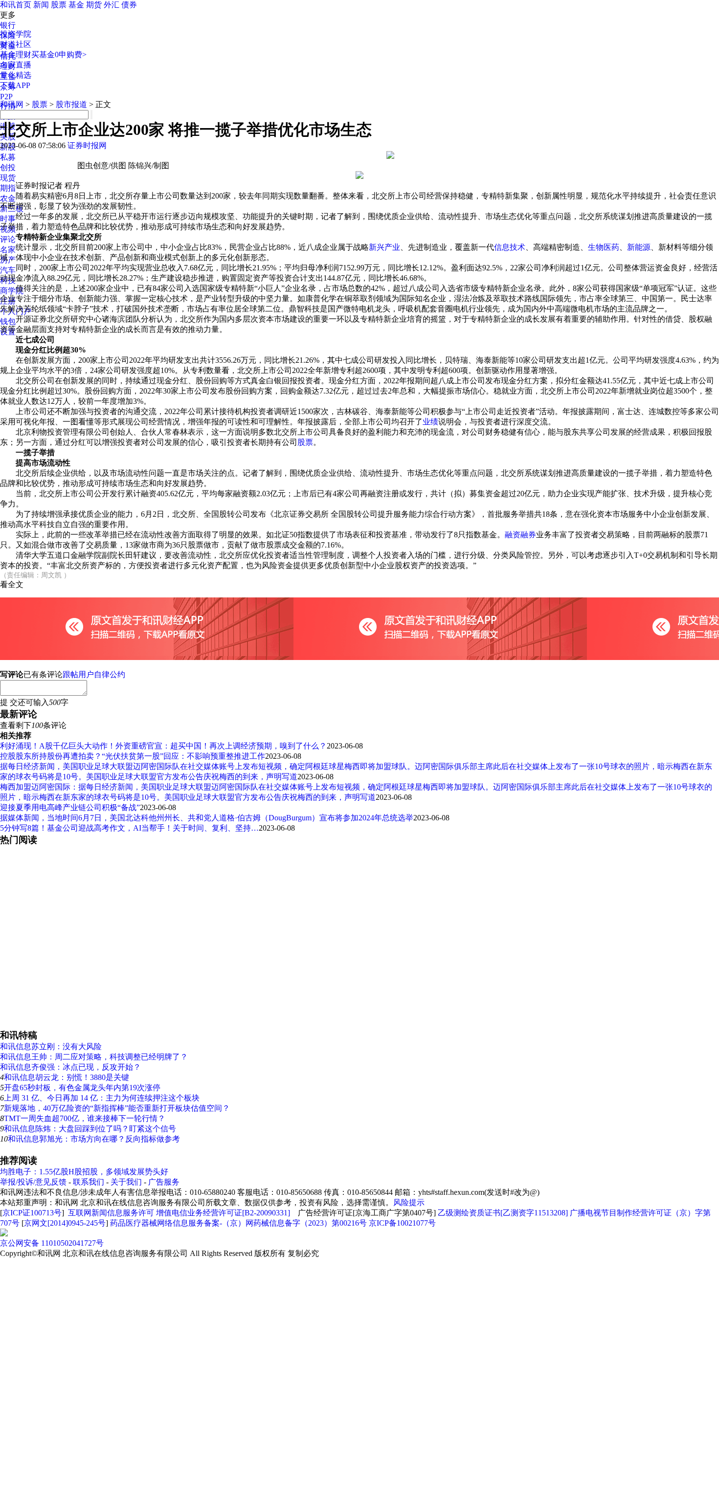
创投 (8, 167)
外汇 (111, 4)
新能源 (639, 247)
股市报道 (71, 104)
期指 (8, 188)
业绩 (430, 422)
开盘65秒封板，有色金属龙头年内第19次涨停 (82, 1087)
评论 (8, 239)
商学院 (11, 290)
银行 (8, 25)
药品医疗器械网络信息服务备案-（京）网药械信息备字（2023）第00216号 (238, 1223)
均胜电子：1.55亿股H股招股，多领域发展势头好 (84, 1171)
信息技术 (509, 247)
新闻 (41, 4)
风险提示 (409, 1202)
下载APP (15, 85)
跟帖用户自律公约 (94, 674)
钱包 (8, 321)
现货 (8, 178)
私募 (8, 157)
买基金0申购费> (59, 54)
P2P (6, 96)
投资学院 (15, 34)
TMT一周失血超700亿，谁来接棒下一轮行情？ (84, 1118)
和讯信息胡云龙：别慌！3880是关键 (66, 1077)
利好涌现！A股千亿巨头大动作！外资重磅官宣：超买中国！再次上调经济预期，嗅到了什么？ (163, 746)
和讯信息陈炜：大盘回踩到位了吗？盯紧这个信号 (90, 1128)
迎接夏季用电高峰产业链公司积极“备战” (70, 807)
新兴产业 (384, 247)
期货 (94, 4)
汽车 (8, 270)
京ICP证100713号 (32, 1213)
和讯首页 (15, 4)
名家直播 (15, 65)
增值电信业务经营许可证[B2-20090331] (223, 1213)
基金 (76, 4)
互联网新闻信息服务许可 (111, 1213)
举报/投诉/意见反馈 (33, 1182)
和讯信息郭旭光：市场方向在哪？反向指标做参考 (94, 1139)
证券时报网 (87, 145)
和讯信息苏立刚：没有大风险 (51, 1046)
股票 (59, 4)
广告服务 (164, 1182)
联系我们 (88, 1182)
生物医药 (603, 247)
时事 (8, 219)
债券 (129, 4)
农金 (8, 198)
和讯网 (11, 104)
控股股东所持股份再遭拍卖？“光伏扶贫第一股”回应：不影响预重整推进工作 (132, 756)
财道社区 (15, 44)
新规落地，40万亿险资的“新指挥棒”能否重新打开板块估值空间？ (117, 1108)
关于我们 (126, 1182)
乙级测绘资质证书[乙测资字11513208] (503, 1213)
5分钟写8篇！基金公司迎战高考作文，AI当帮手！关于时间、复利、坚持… (129, 828)
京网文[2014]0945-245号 (65, 1223)
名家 (8, 249)
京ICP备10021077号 (402, 1223)
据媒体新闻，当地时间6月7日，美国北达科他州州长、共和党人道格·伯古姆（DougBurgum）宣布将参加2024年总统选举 (206, 818)
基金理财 (15, 54)
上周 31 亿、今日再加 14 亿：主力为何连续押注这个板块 (102, 1098)
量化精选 (15, 75)
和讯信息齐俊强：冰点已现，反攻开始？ (70, 1067)
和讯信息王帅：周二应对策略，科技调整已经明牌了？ (94, 1057)
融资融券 (520, 534)
